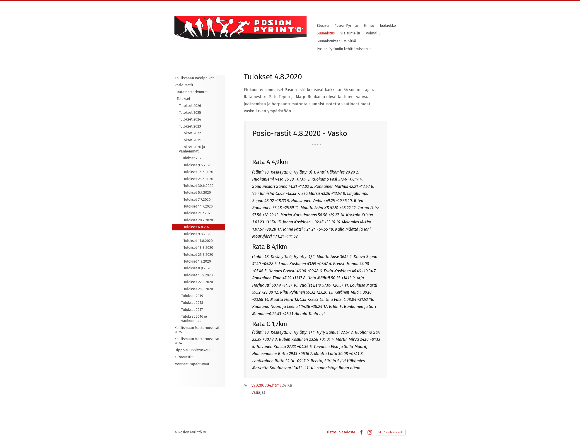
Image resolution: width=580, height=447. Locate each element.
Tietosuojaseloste (340, 432)
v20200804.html (266, 385)
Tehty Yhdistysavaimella (390, 432)
